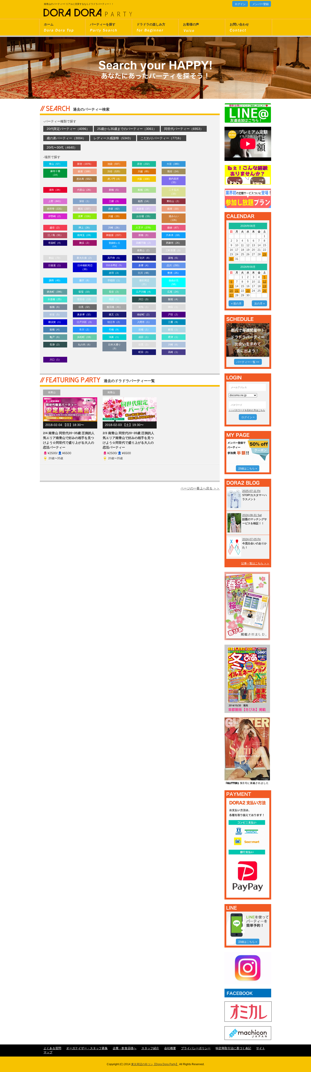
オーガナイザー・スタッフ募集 (87, 1048)
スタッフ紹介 (150, 1048)
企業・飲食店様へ (124, 1048)
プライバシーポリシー (196, 1048)
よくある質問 (52, 1048)
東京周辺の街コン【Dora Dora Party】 (154, 1064)
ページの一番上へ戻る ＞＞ (200, 488)
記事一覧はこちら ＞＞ (255, 563)
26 (264, 290)
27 (231, 295)
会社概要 (170, 1048)
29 (264, 254)
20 (231, 290)
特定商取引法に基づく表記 (233, 1048)
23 (248, 290)
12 (264, 281)
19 (264, 286)
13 (231, 286)
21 (236, 290)
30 (231, 259)
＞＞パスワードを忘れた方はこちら (247, 410)
